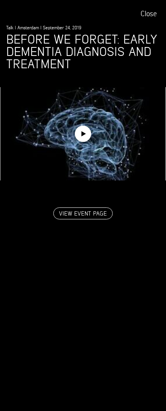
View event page (83, 214)
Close (149, 14)
